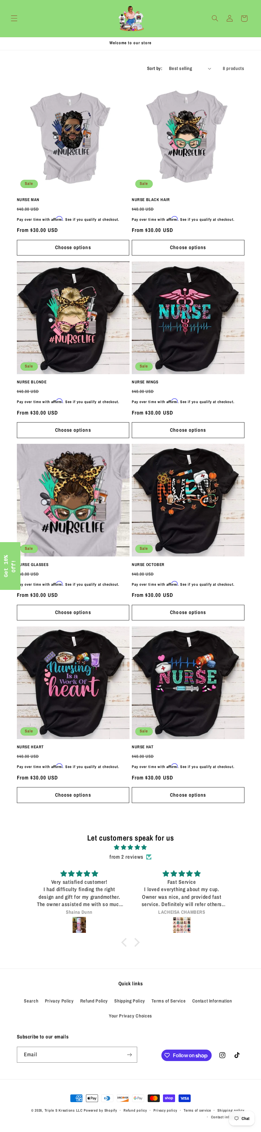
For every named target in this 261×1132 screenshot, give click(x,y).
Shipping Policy (129, 1001)
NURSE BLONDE (32, 382)
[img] (130, 847)
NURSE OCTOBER (148, 564)
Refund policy (135, 1110)
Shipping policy (230, 1110)
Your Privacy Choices (130, 1016)
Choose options (73, 247)
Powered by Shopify (100, 1110)
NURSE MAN (28, 199)
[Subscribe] (129, 1054)
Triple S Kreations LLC (64, 1110)
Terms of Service (169, 1001)
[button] (14, 18)
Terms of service (197, 1110)
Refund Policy (94, 1001)
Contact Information (212, 1001)
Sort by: (154, 68)
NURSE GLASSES (33, 564)
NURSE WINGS (145, 382)
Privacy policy (165, 1110)
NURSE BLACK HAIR (151, 199)
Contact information (227, 1117)
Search (31, 1001)
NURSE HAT (142, 747)
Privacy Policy (59, 1001)
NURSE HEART (30, 747)
